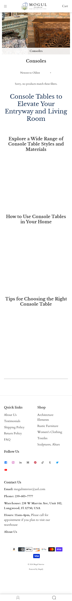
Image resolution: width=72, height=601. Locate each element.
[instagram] (13, 462)
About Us (10, 415)
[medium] (27, 462)
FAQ (7, 440)
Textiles (42, 438)
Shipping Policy (14, 427)
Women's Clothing (49, 432)
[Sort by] (36, 73)
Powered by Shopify (36, 569)
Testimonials (12, 421)
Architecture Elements (45, 417)
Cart (65, 6)
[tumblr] (50, 462)
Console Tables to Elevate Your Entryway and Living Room (36, 107)
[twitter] (57, 462)
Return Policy (13, 433)
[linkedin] (20, 462)
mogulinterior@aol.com (29, 489)
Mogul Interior (38, 564)
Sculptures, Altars (48, 444)
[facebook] (5, 462)
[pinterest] (35, 462)
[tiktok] (42, 462)
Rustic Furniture (47, 426)
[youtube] (5, 470)
